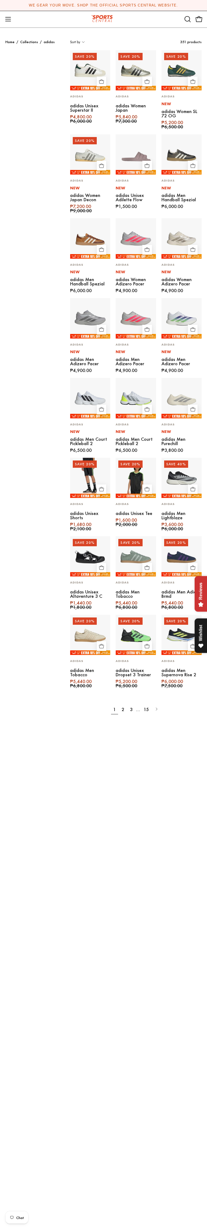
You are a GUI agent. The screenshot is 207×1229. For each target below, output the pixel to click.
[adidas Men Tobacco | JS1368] (136, 556)
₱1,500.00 (126, 206)
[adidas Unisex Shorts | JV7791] (90, 478)
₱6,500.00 (81, 450)
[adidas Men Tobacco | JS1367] (90, 635)
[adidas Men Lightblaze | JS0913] (181, 478)
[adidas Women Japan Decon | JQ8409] (90, 154)
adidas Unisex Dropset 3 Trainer (133, 672)
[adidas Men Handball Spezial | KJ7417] (181, 154)
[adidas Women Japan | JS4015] (136, 70)
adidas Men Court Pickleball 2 (88, 441)
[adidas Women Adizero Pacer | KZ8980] (181, 238)
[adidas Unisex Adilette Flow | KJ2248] (136, 154)
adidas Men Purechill (173, 441)
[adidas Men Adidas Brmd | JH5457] (181, 556)
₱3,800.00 (172, 450)
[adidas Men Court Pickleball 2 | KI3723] (90, 398)
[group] (103, 5)
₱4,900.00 (126, 290)
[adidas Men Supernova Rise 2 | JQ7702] (181, 635)
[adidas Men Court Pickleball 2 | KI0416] (136, 398)
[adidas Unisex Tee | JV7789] (136, 478)
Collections (29, 42)
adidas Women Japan (131, 108)
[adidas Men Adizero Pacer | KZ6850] (136, 318)
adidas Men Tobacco (128, 594)
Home (10, 42)
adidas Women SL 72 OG (179, 113)
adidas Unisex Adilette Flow (130, 197)
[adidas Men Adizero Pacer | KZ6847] (90, 318)
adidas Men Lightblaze (173, 515)
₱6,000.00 (172, 206)
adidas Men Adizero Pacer (84, 361)
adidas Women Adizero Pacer (131, 281)
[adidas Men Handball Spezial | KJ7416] (90, 238)
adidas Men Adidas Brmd (181, 594)
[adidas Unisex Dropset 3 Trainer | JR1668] (136, 635)
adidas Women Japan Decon (85, 197)
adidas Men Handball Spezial (178, 197)
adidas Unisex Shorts (84, 515)
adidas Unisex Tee (134, 513)
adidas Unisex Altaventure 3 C (86, 594)
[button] (187, 19)
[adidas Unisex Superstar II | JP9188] (90, 70)
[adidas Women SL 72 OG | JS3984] (181, 70)
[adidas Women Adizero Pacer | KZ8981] (136, 238)
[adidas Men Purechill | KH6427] (181, 398)
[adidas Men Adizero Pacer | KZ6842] (181, 318)
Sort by (75, 42)
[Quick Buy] (101, 81)
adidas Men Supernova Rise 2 (178, 672)
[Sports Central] (103, 19)
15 (146, 709)
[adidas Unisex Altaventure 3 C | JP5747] (90, 556)
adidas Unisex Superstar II (84, 108)
